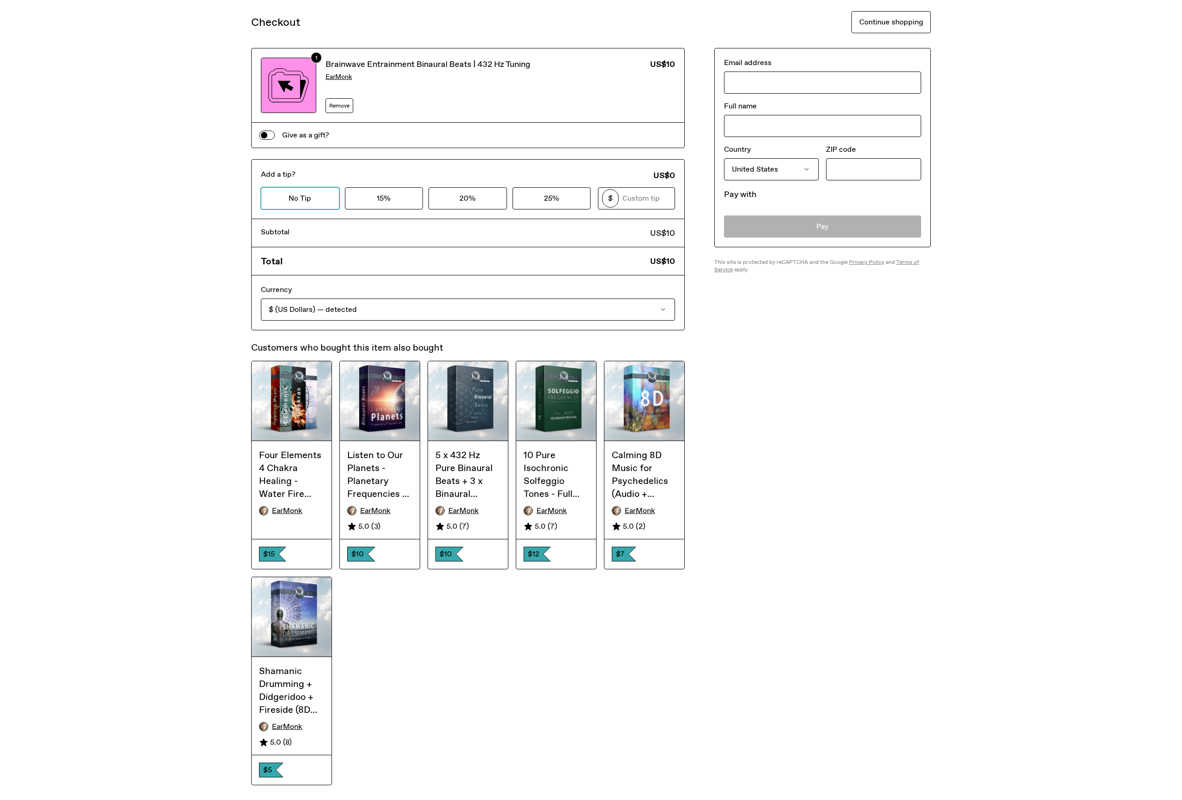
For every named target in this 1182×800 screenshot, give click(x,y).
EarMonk (339, 77)
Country (737, 149)
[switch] (267, 135)
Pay (822, 226)
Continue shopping (891, 22)
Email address (748, 62)
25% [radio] (551, 198)
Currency (276, 289)
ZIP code (841, 149)
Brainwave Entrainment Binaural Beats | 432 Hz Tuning (428, 64)
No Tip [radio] (300, 198)
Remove (339, 105)
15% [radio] (384, 198)
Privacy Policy (866, 262)
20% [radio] (467, 198)
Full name (740, 105)
